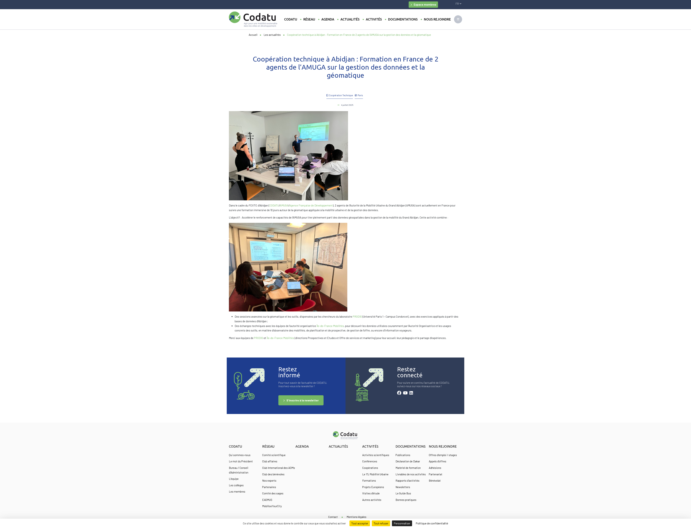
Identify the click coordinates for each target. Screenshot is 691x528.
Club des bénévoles (273, 474)
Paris (360, 95)
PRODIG (357, 316)
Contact (333, 516)
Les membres (237, 491)
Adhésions (435, 467)
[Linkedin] (411, 393)
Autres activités (371, 499)
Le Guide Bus (403, 493)
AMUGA (284, 205)
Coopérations (370, 467)
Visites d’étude (371, 493)
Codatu (290, 19)
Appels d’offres (437, 461)
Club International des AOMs (278, 467)
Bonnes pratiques (406, 499)
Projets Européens (373, 487)
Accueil (253, 34)
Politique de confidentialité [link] (432, 523)
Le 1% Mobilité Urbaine (375, 474)
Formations (369, 480)
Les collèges (236, 485)
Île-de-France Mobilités (330, 325)
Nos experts (269, 480)
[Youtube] (405, 393)
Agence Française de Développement (311, 205)
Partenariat (435, 474)
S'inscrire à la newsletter (302, 400)
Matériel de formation (408, 467)
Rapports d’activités (407, 480)
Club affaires (269, 461)
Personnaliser (402, 523)
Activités (374, 19)
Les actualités (272, 34)
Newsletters (403, 487)
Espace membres (425, 4)
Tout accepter (359, 523)
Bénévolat (435, 480)
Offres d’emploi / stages (443, 455)
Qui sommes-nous (239, 455)
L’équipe (234, 478)
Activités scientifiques (375, 455)
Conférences (369, 461)
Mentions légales (356, 516)
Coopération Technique (341, 95)
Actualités (350, 19)
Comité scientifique (274, 455)
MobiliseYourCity (272, 506)
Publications (403, 455)
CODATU (274, 205)
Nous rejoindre (437, 19)
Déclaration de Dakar (408, 461)
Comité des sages (272, 493)
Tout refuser (381, 523)
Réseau (309, 19)
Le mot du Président (241, 461)
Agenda (327, 19)
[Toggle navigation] (458, 19)
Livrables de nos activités (411, 474)
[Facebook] (399, 393)
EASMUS (267, 499)
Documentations (403, 19)
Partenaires (269, 487)
